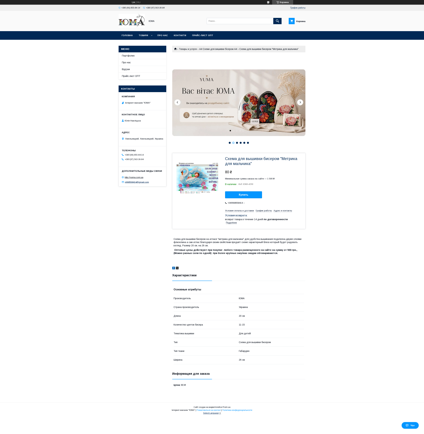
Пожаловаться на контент (209, 410)
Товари (143, 35)
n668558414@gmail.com (137, 182)
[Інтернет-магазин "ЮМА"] (132, 27)
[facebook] (173, 268)
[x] (177, 268)
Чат (413, 425)
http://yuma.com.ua (134, 177)
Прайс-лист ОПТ (202, 35)
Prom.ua (226, 407)
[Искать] (277, 21)
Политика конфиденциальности (237, 410)
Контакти (180, 35)
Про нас (162, 35)
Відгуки (126, 69)
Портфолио (128, 55)
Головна (127, 35)
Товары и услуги (188, 49)
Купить (243, 194)
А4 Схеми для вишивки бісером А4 (218, 49)
